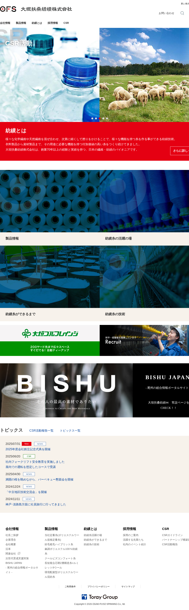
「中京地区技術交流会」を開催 (26, 492)
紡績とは (37, 22)
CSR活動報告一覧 (41, 430)
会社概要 (11, 544)
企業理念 (11, 539)
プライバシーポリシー (98, 586)
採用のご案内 (130, 535)
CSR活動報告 (170, 544)
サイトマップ (128, 586)
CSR (66, 22)
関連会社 (11, 553)
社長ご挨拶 (12, 535)
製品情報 (21, 22)
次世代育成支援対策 (17, 558)
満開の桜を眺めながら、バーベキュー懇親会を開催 (39, 479)
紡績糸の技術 (91, 544)
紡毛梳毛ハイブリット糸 (59, 544)
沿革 (8, 548)
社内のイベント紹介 (134, 544)
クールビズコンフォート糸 (60, 558)
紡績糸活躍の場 (93, 535)
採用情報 (53, 22)
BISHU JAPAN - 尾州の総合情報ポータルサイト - (22, 567)
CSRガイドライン (172, 535)
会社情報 (5, 22)
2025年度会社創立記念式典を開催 (28, 449)
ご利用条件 (70, 586)
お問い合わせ (166, 13)
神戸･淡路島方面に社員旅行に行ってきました (36, 504)
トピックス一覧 (70, 430)
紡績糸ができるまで (95, 539)
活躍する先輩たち (133, 539)
